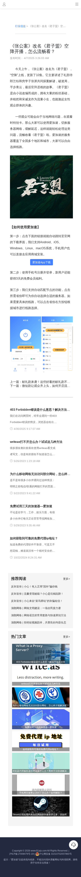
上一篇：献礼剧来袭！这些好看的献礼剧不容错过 (43, 381)
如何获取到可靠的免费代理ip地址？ (34, 538)
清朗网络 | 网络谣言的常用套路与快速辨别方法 (38, 615)
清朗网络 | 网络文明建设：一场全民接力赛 (36, 608)
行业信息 (20, 26)
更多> (66, 578)
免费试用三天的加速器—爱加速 (31, 506)
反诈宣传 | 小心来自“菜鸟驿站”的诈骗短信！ (37, 600)
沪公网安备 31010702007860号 (55, 854)
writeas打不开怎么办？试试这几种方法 (36, 441)
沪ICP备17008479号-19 (21, 854)
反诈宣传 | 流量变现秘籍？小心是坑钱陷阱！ (37, 593)
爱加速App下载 (41, 262)
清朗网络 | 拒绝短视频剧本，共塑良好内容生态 (38, 622)
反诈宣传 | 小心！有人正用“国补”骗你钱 (34, 586)
